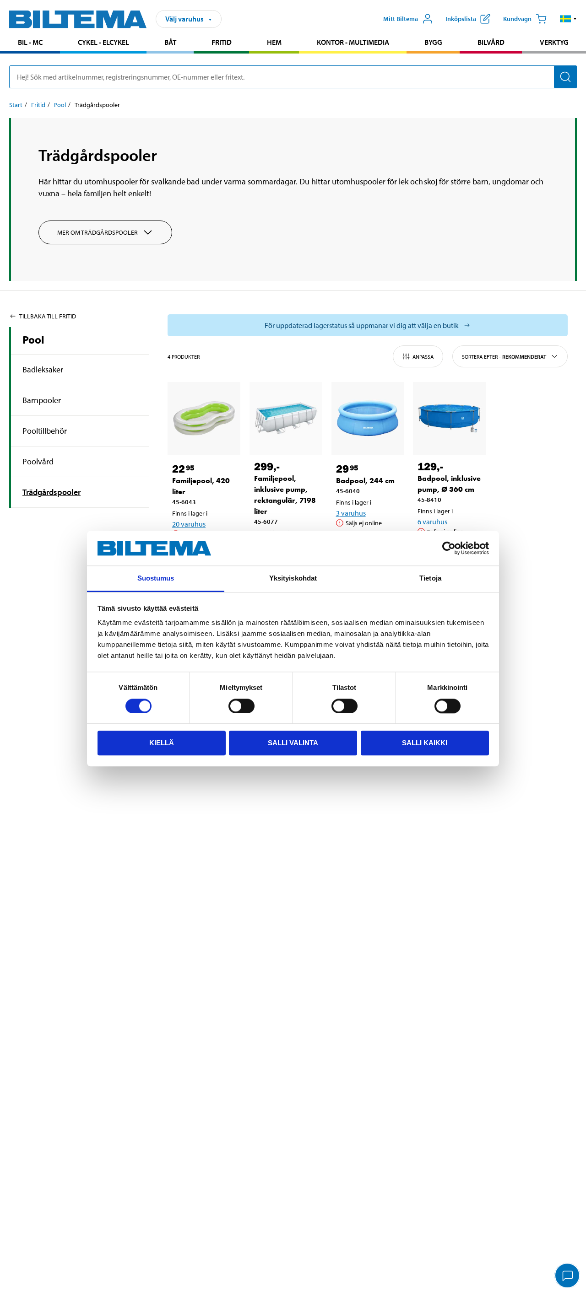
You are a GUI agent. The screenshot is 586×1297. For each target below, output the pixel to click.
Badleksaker (42, 369)
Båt (170, 42)
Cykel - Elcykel (103, 42)
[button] (568, 19)
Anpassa (423, 356)
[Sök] (565, 76)
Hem (274, 42)
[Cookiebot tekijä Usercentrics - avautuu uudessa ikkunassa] (449, 548)
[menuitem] (30, 43)
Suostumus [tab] (155, 578)
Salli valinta (293, 743)
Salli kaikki (424, 743)
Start (15, 105)
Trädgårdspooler (51, 492)
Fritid (222, 42)
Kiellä (161, 743)
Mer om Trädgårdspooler (97, 232)
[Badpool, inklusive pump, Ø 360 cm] (449, 418)
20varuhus (189, 523)
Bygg (433, 42)
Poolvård (38, 461)
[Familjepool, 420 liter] (204, 418)
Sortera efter (504, 356)
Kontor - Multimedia (353, 42)
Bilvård (491, 42)
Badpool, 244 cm (365, 480)
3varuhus (351, 512)
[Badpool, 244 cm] (367, 418)
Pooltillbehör (44, 430)
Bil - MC (30, 42)
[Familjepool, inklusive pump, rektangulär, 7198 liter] (286, 418)
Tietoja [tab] (430, 578)
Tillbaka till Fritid (47, 316)
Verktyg (554, 42)
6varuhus (432, 521)
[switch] (241, 706)
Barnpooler (41, 400)
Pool (60, 105)
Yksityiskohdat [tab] (293, 578)
